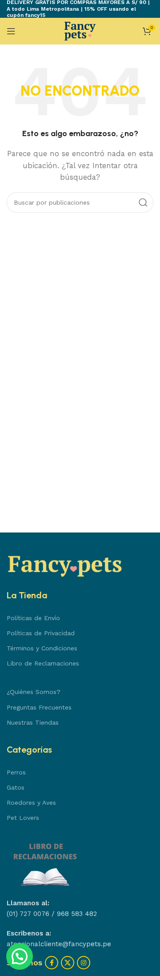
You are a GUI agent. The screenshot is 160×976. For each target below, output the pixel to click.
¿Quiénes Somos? (33, 691)
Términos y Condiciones (42, 648)
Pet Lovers (23, 817)
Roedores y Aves (31, 802)
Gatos (15, 787)
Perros (16, 772)
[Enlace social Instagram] (83, 962)
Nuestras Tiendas (33, 722)
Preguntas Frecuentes (39, 707)
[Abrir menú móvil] (11, 31)
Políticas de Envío (33, 617)
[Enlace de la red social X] (67, 962)
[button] (19, 956)
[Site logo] (80, 31)
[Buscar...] (143, 202)
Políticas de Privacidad (41, 633)
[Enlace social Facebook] (51, 962)
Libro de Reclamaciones (43, 663)
